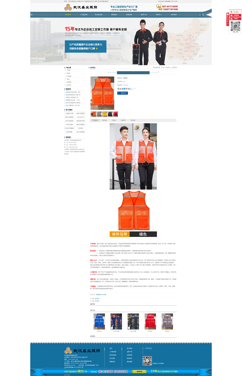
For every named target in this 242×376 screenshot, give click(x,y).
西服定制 (112, 361)
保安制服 (69, 82)
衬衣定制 (80, 128)
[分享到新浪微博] (120, 88)
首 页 (162, 67)
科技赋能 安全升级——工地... (73, 100)
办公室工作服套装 (69, 128)
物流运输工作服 (81, 121)
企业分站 (161, 1)
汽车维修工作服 (69, 113)
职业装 (68, 73)
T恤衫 (68, 79)
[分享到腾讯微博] (122, 88)
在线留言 (236, 15)
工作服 (68, 70)
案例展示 (114, 14)
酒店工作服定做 (81, 113)
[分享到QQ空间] (118, 88)
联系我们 (174, 14)
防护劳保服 (69, 132)
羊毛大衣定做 (69, 124)
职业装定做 (98, 14)
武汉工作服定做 (81, 132)
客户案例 (129, 348)
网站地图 (167, 1)
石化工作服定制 (69, 121)
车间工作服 (116, 331)
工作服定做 (83, 14)
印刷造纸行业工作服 (101, 294)
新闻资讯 (129, 358)
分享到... (236, 18)
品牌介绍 (144, 14)
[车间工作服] (116, 321)
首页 (111, 348)
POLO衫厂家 (80, 117)
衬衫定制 (112, 358)
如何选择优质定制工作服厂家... (73, 95)
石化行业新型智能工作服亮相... (73, 102)
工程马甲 (174, 67)
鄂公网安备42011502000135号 (74, 367)
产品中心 (168, 67)
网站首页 (68, 14)
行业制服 (69, 76)
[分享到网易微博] (127, 88)
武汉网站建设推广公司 (91, 365)
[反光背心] (99, 321)
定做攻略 (129, 14)
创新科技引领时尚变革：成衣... (73, 92)
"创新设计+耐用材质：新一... (73, 97)
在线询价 (122, 93)
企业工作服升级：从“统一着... (73, 105)
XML (176, 1)
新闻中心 (159, 14)
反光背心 (97, 298)
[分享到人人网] (125, 88)
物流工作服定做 (69, 117)
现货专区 (69, 85)
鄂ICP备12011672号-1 (70, 365)
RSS (172, 1)
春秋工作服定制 (81, 124)
